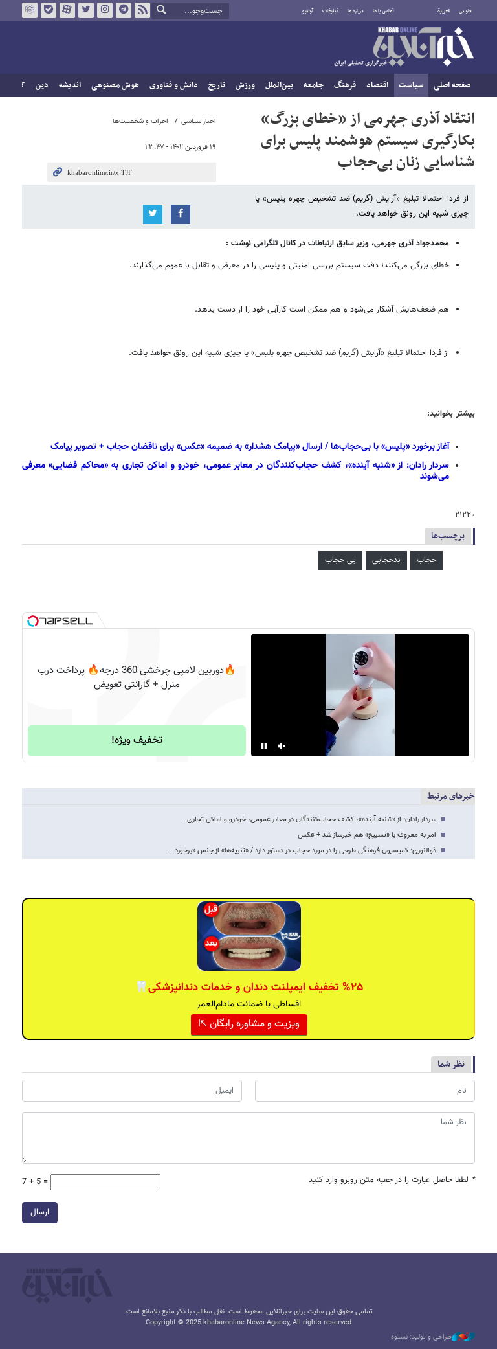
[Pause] (264, 746)
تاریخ (216, 85)
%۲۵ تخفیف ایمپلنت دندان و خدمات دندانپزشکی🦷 (249, 987)
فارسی (465, 11)
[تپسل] (33, 621)
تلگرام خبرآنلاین (123, 10)
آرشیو (307, 11)
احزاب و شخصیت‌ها (140, 121)
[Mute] (282, 746)
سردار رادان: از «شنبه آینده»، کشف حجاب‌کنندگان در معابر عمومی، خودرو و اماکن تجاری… (309, 819)
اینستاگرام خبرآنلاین (105, 10)
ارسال (39, 1212)
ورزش (245, 85)
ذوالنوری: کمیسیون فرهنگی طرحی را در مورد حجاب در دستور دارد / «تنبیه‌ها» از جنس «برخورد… (303, 850)
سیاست (411, 85)
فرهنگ (345, 85)
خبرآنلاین (404, 48)
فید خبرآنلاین (142, 10)
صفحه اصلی (452, 85)
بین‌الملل (279, 85)
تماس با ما (383, 11)
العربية (443, 11)
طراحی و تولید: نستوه (421, 1337)
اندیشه (70, 85)
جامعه (314, 85)
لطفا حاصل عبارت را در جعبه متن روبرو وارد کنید (392, 1180)
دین (42, 85)
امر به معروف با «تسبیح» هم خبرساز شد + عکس (367, 835)
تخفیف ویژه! (136, 740)
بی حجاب (340, 560)
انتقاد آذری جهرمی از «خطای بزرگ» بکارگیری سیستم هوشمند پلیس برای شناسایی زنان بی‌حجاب (368, 141)
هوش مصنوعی (115, 85)
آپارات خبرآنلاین (67, 10)
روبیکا (30, 10)
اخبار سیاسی (198, 121)
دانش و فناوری (173, 85)
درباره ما (356, 11)
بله (48, 10)
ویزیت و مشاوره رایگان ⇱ (249, 1024)
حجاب (426, 560)
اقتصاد (377, 85)
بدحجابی (386, 560)
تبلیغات (330, 11)
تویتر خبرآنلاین (86, 10)
